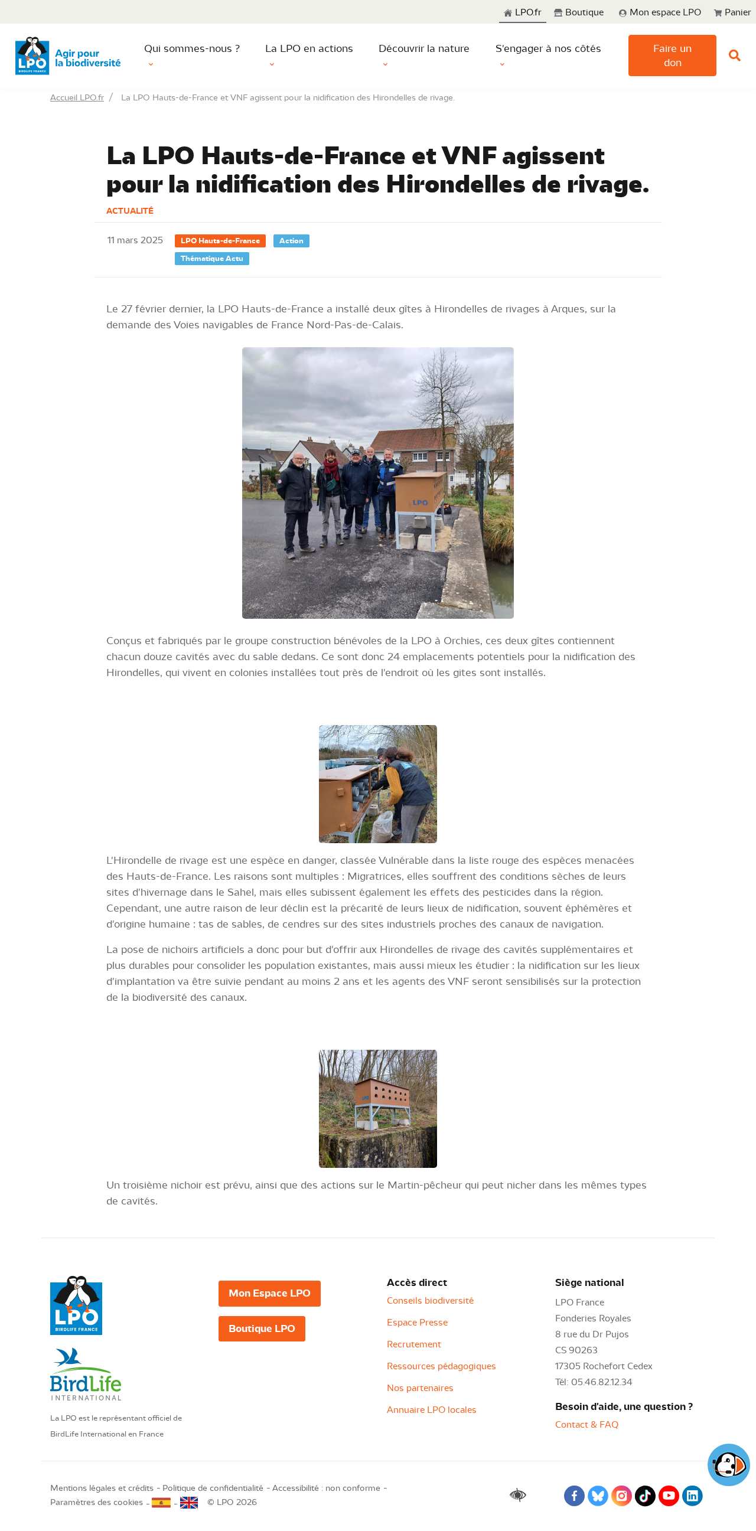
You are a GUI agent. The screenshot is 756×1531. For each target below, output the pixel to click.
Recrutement (414, 1344)
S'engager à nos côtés (548, 48)
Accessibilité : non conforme (326, 1488)
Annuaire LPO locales (432, 1410)
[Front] (68, 56)
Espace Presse (417, 1322)
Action (291, 240)
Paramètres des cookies (96, 1502)
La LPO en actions (309, 48)
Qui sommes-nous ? (192, 48)
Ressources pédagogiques (441, 1366)
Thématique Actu (212, 258)
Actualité (130, 211)
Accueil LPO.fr (77, 98)
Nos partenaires (420, 1388)
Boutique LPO (262, 1329)
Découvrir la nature (424, 48)
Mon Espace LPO (270, 1293)
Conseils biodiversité (430, 1300)
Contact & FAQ (586, 1424)
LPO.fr (527, 12)
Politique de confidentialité (212, 1488)
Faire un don (672, 55)
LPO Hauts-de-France (220, 240)
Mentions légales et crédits (102, 1488)
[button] (660, 12)
